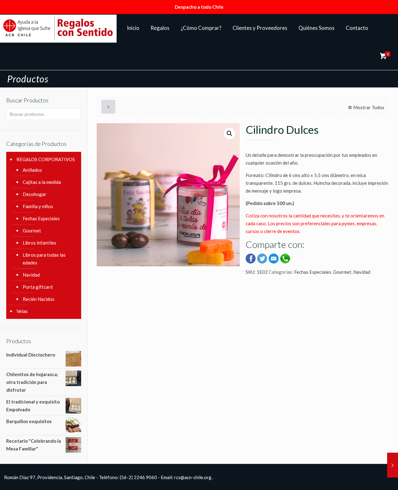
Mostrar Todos (368, 107)
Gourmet (342, 272)
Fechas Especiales (312, 272)
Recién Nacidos (38, 299)
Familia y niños (38, 206)
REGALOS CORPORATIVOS (45, 159)
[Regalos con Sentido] (58, 28)
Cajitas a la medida (42, 182)
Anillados (32, 170)
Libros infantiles (39, 242)
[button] (229, 133)
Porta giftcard (38, 287)
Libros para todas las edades (44, 258)
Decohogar (34, 194)
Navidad (361, 272)
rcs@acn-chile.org (192, 477)
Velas (22, 311)
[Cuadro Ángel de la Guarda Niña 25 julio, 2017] (392, 465)
